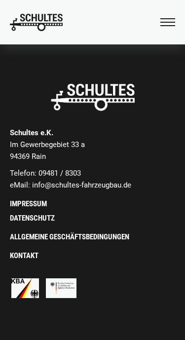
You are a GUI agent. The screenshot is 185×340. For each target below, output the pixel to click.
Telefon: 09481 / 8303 (45, 173)
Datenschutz (32, 218)
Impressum (28, 203)
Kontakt (24, 255)
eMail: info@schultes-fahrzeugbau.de (70, 185)
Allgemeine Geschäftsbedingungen (69, 236)
